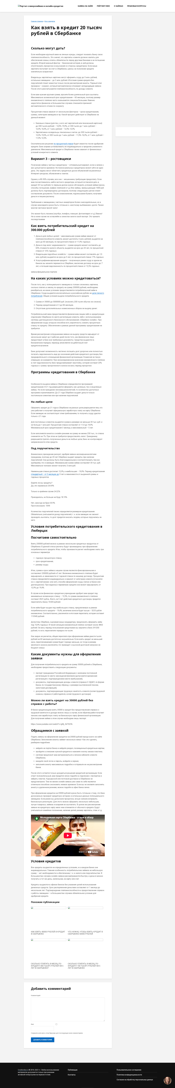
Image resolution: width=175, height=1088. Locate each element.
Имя (32, 1024)
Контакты (71, 1075)
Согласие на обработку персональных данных (135, 1080)
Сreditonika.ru (23, 1070)
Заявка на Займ (85, 6)
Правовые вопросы (136, 6)
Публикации (72, 1070)
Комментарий (35, 995)
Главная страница (37, 21)
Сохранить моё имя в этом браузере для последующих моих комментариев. (57, 1033)
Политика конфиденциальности (129, 1075)
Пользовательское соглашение (129, 1070)
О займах (118, 6)
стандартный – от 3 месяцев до (45, 474)
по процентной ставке (63, 144)
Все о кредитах (50, 21)
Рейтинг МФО (103, 6)
